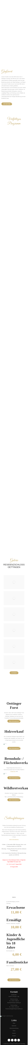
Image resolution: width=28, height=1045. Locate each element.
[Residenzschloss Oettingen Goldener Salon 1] (14, 598)
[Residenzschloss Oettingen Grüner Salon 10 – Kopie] (14, 614)
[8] (14, 662)
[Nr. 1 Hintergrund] (14, 646)
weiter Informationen (14, 839)
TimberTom (13, 771)
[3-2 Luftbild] (14, 630)
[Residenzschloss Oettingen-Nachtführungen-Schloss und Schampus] (14, 582)
